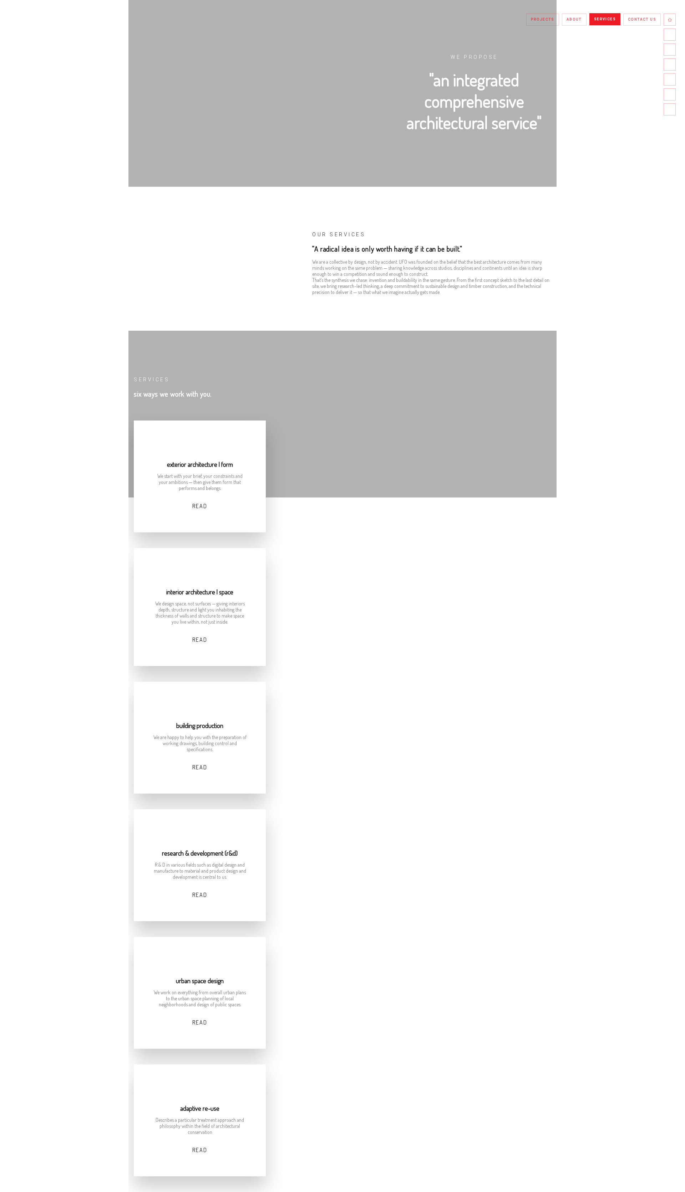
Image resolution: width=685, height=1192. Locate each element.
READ (199, 506)
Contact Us (642, 19)
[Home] (670, 20)
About (574, 19)
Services (605, 19)
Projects (542, 19)
